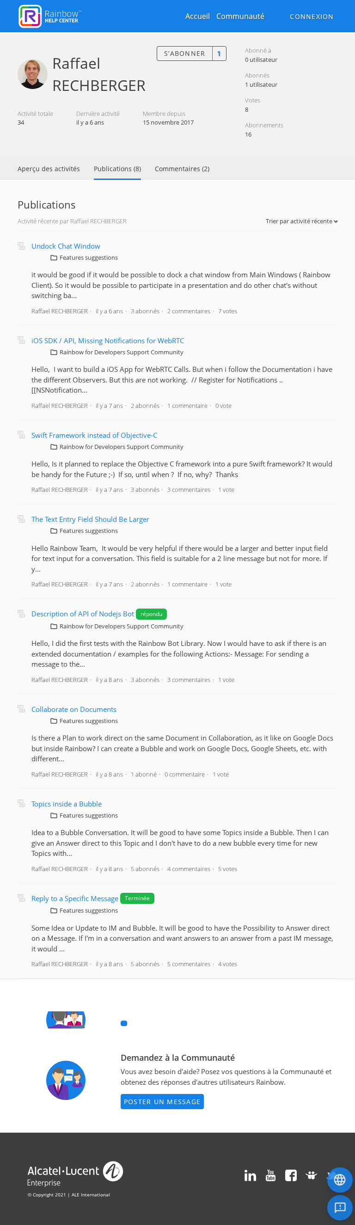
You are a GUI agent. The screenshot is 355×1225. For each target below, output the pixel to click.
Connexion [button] (312, 16)
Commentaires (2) (182, 168)
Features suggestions (89, 257)
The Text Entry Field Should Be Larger (90, 519)
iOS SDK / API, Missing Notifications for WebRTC (107, 340)
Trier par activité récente (300, 221)
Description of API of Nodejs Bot (83, 613)
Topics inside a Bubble (66, 803)
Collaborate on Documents (73, 709)
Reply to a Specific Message (74, 898)
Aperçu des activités (49, 168)
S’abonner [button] (184, 53)
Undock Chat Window (65, 246)
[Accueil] (50, 15)
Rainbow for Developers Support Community (122, 352)
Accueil (197, 16)
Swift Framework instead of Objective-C (94, 435)
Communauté (240, 16)
